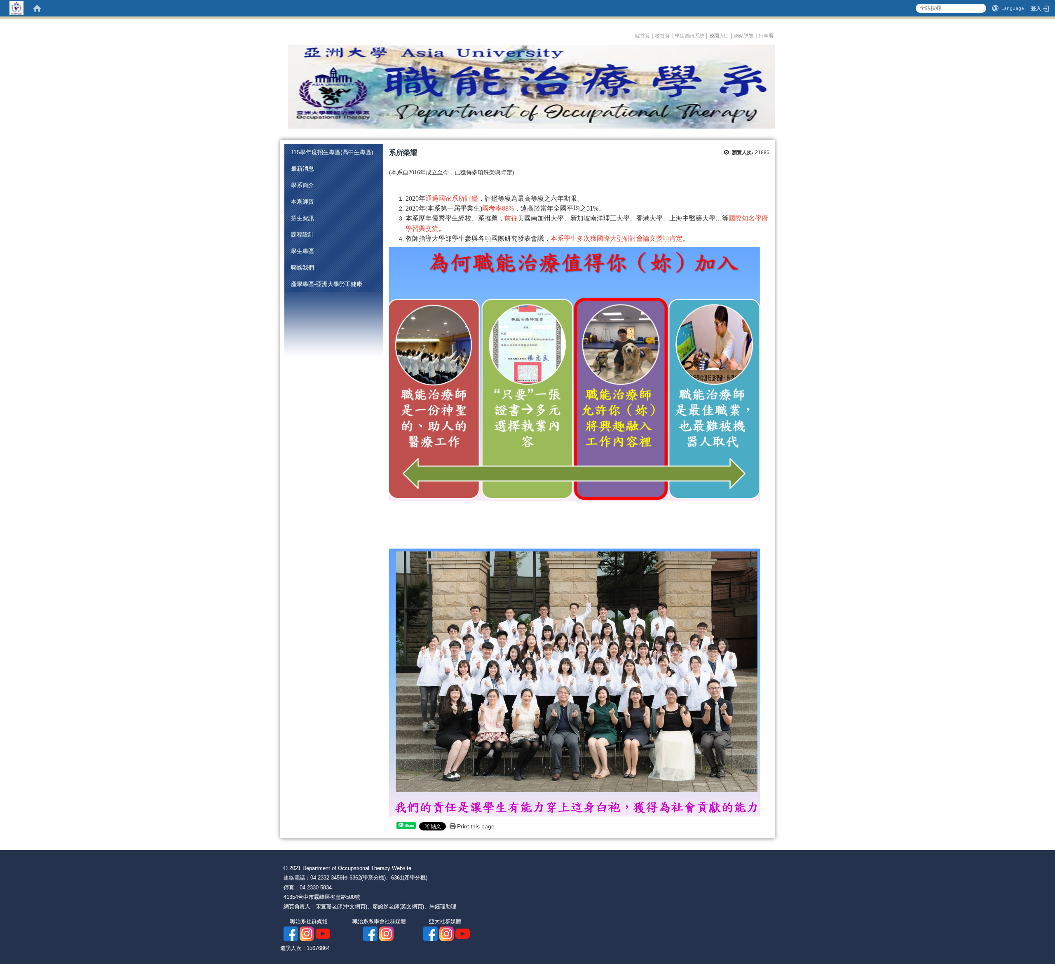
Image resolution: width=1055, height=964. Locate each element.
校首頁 (662, 35)
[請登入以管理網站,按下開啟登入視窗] (16, 8)
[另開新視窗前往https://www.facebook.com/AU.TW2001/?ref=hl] (430, 933)
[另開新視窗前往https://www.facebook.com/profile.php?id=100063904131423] (370, 933)
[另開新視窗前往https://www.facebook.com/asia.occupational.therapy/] (291, 933)
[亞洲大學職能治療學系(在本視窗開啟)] (527, 86)
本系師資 (302, 201)
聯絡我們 (302, 267)
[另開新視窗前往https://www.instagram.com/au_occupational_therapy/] (386, 933)
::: (632, 34)
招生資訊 (302, 218)
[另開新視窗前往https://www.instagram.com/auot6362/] (307, 933)
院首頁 (642, 35)
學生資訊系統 (689, 35)
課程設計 (302, 234)
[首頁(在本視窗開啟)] (37, 8)
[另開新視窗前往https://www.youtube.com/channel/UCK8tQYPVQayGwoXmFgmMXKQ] (462, 933)
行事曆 (767, 35)
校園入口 (719, 35)
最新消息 (302, 168)
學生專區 (302, 251)
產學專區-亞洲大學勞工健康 (326, 284)
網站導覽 (744, 35)
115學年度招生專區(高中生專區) (332, 152)
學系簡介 (302, 185)
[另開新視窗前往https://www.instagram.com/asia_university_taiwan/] (446, 933)
